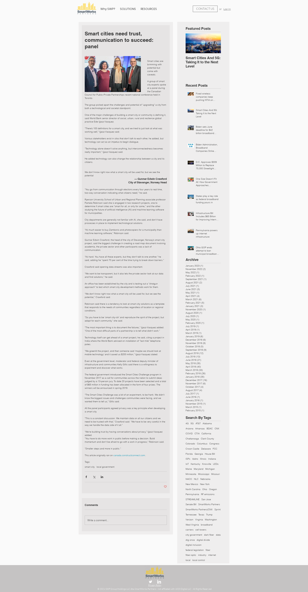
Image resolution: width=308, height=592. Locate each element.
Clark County (207, 438)
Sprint (217, 509)
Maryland (198, 468)
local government (105, 467)
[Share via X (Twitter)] (94, 476)
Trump (209, 514)
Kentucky (195, 464)
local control (198, 560)
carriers (189, 529)
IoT (187, 464)
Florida (189, 453)
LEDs (215, 464)
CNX (217, 428)
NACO (189, 479)
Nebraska (205, 479)
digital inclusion (193, 544)
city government (194, 534)
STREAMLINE (193, 499)
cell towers (200, 529)
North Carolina (193, 489)
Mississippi (203, 474)
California (206, 433)
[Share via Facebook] (86, 476)
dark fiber (209, 534)
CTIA (197, 433)
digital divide (203, 539)
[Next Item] (215, 43)
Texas (201, 514)
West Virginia (192, 524)
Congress (214, 443)
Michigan (210, 468)
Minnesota (191, 474)
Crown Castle (192, 448)
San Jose (206, 499)
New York (205, 484)
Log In (227, 9)
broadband (207, 524)
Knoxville (206, 464)
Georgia (199, 453)
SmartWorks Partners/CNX (199, 509)
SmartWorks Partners (209, 504)
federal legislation (195, 550)
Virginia (199, 519)
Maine (189, 468)
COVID (189, 433)
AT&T (198, 423)
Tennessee (191, 514)
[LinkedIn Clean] (159, 582)
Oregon (213, 489)
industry (202, 555)
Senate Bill (191, 504)
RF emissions (207, 494)
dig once (190, 539)
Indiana (212, 458)
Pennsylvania (192, 494)
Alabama (207, 423)
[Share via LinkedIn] (101, 476)
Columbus (202, 443)
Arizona (189, 428)
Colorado (190, 443)
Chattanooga (192, 438)
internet (212, 555)
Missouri (215, 474)
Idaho (195, 458)
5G (192, 423)
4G (187, 423)
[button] (148, 9)
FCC (215, 448)
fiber (208, 550)
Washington (211, 519)
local (188, 560)
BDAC (210, 428)
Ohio (204, 489)
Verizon (189, 519)
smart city (90, 467)
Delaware (206, 448)
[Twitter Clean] (150, 582)
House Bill (210, 453)
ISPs (188, 458)
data (218, 534)
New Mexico (192, 484)
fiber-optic (191, 555)
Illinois (203, 458)
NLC (196, 479)
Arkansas (200, 428)
